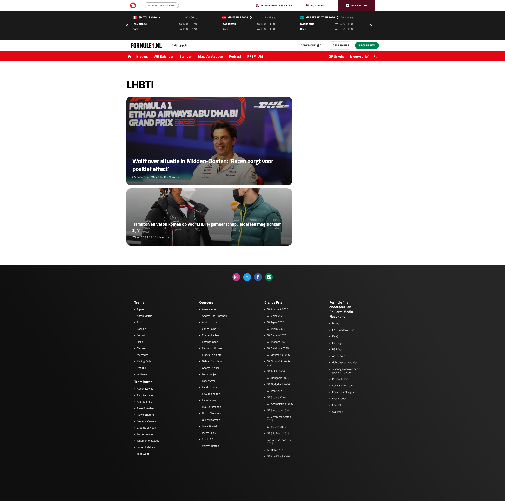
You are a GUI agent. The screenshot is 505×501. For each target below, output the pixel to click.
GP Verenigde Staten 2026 (279, 418)
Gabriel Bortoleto (212, 361)
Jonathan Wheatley (148, 441)
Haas (140, 342)
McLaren (142, 348)
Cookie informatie (342, 385)
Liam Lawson (209, 400)
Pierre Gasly (209, 433)
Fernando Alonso (212, 348)
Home (335, 323)
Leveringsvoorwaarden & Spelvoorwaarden (346, 370)
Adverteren (338, 356)
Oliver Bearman (211, 420)
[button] (356, 5)
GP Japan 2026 (275, 322)
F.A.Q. (335, 336)
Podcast (235, 56)
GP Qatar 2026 (275, 450)
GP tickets (336, 56)
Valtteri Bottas (210, 446)
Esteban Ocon (210, 342)
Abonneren (367, 45)
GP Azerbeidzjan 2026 (280, 404)
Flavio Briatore (145, 415)
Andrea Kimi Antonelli (214, 316)
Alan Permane (145, 395)
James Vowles (145, 434)
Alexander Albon (211, 309)
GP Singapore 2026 (278, 410)
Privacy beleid (340, 379)
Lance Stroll (208, 381)
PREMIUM (255, 56)
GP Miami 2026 (276, 329)
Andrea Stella (144, 402)
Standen (186, 56)
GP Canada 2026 (276, 335)
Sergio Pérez (209, 439)
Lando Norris (209, 387)
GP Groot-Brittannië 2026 (278, 363)
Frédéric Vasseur (146, 421)
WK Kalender (164, 56)
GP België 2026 (276, 371)
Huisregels (338, 343)
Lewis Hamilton (211, 394)
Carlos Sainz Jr (210, 329)
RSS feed (337, 349)
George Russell (210, 368)
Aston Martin (144, 316)
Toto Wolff (143, 454)
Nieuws (142, 56)
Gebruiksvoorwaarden (345, 362)
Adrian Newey (145, 389)
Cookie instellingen (343, 392)
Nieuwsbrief (359, 56)
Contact (336, 405)
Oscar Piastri (209, 426)
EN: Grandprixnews (343, 330)
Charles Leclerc (210, 335)
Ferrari (141, 335)
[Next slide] (372, 25)
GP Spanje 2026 (276, 397)
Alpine (140, 309)
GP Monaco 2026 (277, 342)
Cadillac (141, 329)
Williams (142, 374)
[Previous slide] (127, 25)
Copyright (337, 411)
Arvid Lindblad (210, 322)
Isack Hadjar (209, 374)
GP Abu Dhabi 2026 (278, 456)
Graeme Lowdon (146, 428)
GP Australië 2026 (277, 309)
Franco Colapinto (211, 355)
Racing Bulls (144, 361)
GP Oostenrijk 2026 (278, 355)
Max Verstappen (210, 56)
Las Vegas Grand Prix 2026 (279, 441)
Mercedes (143, 355)
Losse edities (340, 45)
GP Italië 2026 (275, 391)
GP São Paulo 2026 (278, 433)
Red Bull (142, 368)
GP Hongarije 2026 (278, 378)
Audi (139, 322)
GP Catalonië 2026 (278, 348)
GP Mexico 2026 (276, 427)
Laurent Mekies (146, 447)
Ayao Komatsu (145, 408)
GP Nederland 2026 (278, 384)
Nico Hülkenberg (211, 413)
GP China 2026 (275, 316)
